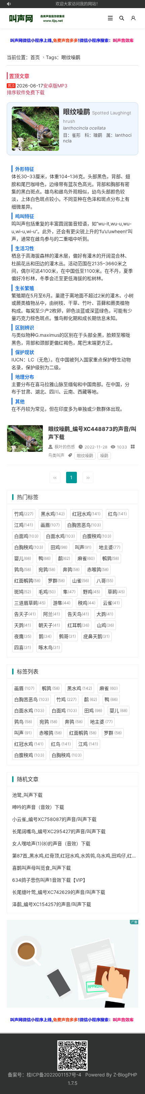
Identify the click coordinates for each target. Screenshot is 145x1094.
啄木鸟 (49, 647)
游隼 (61, 603)
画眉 (50, 525)
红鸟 (117, 514)
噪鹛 (104, 455)
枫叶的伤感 (65, 446)
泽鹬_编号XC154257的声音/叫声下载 (51, 904)
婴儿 (22, 558)
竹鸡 (23, 514)
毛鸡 (47, 592)
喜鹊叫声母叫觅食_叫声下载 (41, 868)
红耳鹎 (78, 625)
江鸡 (23, 525)
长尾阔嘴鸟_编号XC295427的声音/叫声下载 (59, 831)
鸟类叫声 (56, 455)
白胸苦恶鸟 (84, 525)
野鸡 (91, 592)
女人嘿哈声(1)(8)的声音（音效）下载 (51, 843)
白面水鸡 (60, 536)
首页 (35, 57)
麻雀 (86, 558)
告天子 (25, 614)
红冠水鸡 (86, 514)
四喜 (22, 647)
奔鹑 (71, 569)
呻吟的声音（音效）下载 (38, 807)
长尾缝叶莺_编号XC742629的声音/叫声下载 (58, 892)
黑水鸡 (53, 514)
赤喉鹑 (98, 569)
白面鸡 (26, 536)
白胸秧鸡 (28, 547)
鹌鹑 (110, 558)
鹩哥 (67, 636)
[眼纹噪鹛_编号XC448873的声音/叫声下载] (25, 438)
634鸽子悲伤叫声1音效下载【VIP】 (50, 880)
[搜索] (122, 18)
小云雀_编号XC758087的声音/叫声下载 (54, 819)
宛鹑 (46, 569)
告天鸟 (78, 614)
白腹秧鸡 (96, 536)
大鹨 (104, 614)
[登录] (133, 18)
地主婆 (109, 547)
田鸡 (59, 547)
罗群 (56, 580)
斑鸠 (22, 592)
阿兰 (51, 614)
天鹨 (22, 625)
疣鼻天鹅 (96, 636)
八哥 (104, 580)
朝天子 (49, 625)
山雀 (80, 580)
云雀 (111, 603)
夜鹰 (22, 636)
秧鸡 (86, 603)
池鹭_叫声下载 (27, 795)
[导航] (110, 18)
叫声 (83, 547)
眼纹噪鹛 (85, 455)
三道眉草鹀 (30, 603)
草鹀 (116, 592)
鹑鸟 (22, 569)
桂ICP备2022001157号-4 (54, 1074)
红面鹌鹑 (27, 580)
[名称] (72, 40)
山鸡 (105, 625)
